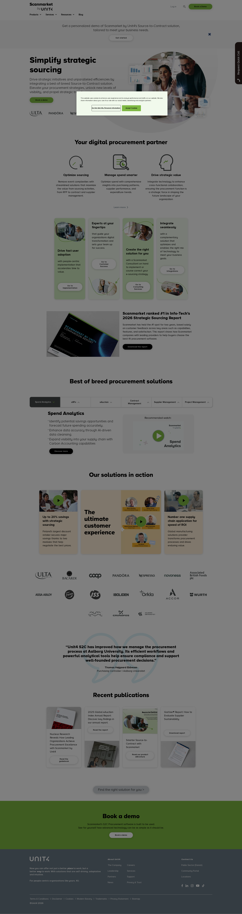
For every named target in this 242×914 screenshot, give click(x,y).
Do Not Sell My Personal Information (106, 108)
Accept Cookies (131, 108)
